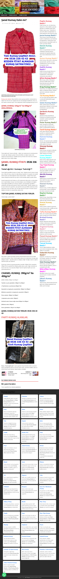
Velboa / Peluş (8, 501)
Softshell (6, 486)
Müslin (23, 501)
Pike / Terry (43, 501)
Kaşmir (24, 421)
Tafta (41, 475)
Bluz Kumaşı (25, 549)
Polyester (24, 396)
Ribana (42, 462)
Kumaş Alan (4, 15)
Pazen (41, 524)
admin (14, 23)
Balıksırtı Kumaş (8, 536)
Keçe (5, 445)
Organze (24, 475)
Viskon (42, 396)
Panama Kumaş (26, 536)
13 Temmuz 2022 (7, 23)
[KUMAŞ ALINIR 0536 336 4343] (29, 13)
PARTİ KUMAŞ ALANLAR (14, 317)
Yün (5, 421)
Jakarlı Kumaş (26, 445)
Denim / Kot (25, 432)
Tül (5, 475)
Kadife (5, 432)
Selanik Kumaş (44, 536)
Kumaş (19, 23)
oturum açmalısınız (16, 387)
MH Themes (27, 577)
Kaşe (23, 513)
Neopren (24, 486)
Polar (41, 432)
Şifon (41, 421)
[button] (4, 575)
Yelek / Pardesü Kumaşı (10, 562)
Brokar (42, 445)
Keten (41, 409)
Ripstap (6, 524)
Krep (5, 409)
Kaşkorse (24, 524)
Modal (5, 462)
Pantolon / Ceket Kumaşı (46, 549)
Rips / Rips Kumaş (45, 513)
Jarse (23, 462)
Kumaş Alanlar (13, 15)
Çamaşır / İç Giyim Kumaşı (11, 549)
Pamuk (6, 396)
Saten (23, 409)
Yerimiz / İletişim (23, 15)
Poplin (5, 513)
